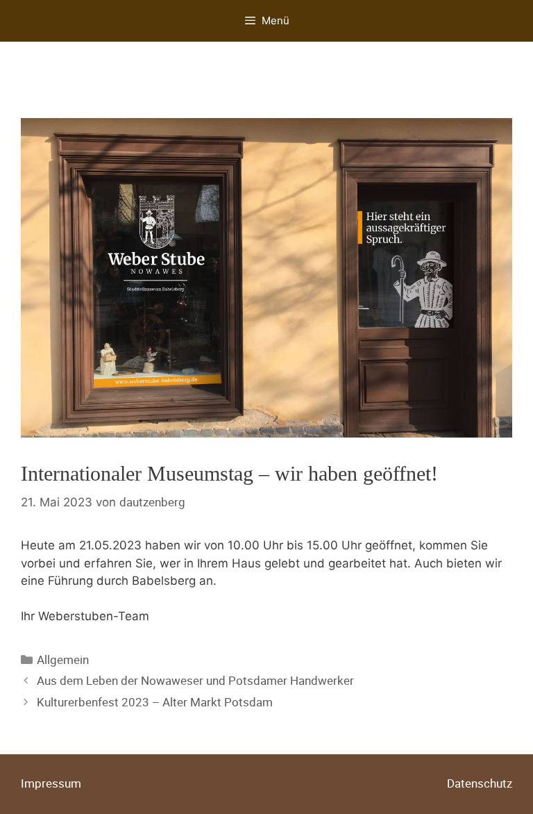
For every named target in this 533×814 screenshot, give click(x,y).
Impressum (51, 783)
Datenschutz (479, 783)
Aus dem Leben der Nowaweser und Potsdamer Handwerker (195, 680)
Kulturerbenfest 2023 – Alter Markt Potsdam (155, 702)
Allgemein (63, 659)
